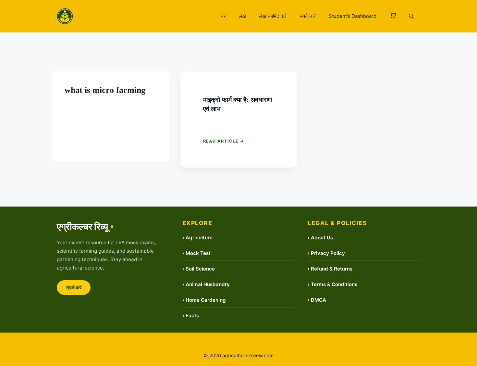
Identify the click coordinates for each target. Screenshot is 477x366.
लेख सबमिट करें (273, 16)
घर (223, 16)
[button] (392, 16)
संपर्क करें (308, 16)
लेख (242, 16)
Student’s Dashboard (352, 16)
